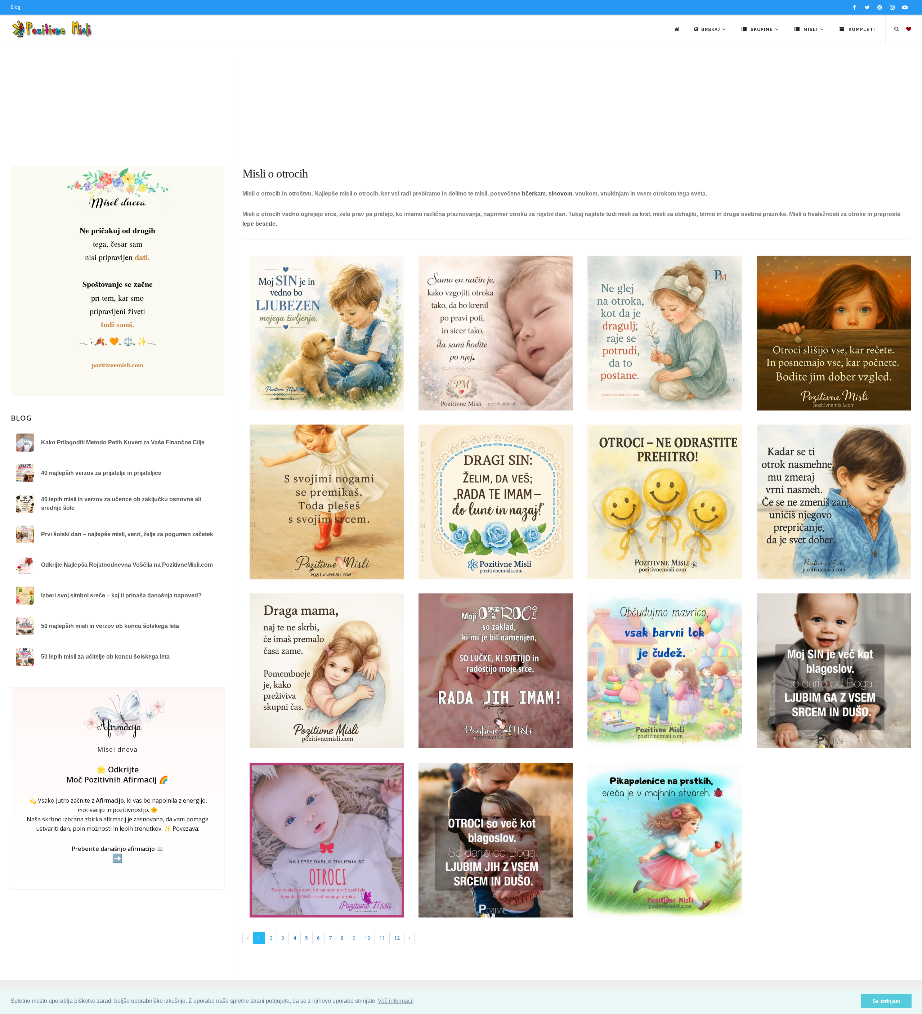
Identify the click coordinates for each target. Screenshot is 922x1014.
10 (367, 937)
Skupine (761, 29)
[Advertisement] (461, 112)
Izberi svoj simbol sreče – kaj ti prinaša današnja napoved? (121, 595)
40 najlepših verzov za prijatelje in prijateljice (101, 473)
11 (382, 937)
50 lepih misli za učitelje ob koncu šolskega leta (105, 657)
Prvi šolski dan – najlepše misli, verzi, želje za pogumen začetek (127, 534)
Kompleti (861, 29)
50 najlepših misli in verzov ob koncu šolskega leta (110, 626)
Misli (810, 29)
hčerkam (534, 193)
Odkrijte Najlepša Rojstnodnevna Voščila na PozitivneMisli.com (127, 565)
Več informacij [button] (396, 1001)
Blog (15, 7)
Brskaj (711, 29)
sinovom (560, 193)
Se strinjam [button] (886, 1001)
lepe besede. (260, 224)
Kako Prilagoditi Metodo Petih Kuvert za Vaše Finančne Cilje (123, 442)
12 (397, 937)
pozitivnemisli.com (117, 365)
